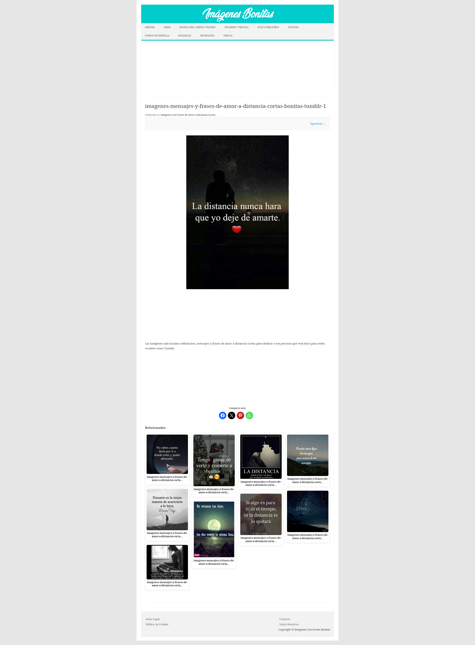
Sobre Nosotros (288, 624)
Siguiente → (318, 123)
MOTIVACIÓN (207, 35)
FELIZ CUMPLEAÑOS (268, 27)
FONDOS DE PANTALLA (157, 35)
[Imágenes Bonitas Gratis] (237, 22)
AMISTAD (150, 27)
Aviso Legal (153, 619)
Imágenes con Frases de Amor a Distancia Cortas (188, 114)
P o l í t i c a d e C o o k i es (157, 624)
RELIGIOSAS (184, 35)
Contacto (284, 619)
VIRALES (227, 35)
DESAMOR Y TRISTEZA (236, 27)
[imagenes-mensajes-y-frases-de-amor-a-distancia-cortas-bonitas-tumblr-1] (237, 212)
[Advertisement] (237, 67)
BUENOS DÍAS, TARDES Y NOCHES (198, 27)
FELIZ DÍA (293, 27)
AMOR (167, 27)
